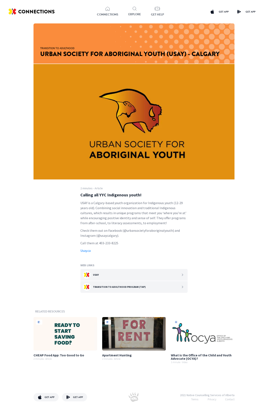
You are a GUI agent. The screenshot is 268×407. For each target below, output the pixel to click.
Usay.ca (85, 250)
